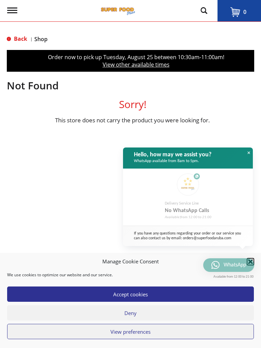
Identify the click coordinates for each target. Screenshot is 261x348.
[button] (250, 261)
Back (20, 38)
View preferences (130, 331)
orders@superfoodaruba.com (207, 238)
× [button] (248, 153)
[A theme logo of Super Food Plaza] (118, 9)
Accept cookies (130, 294)
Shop (41, 39)
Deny (130, 313)
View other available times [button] (136, 64)
